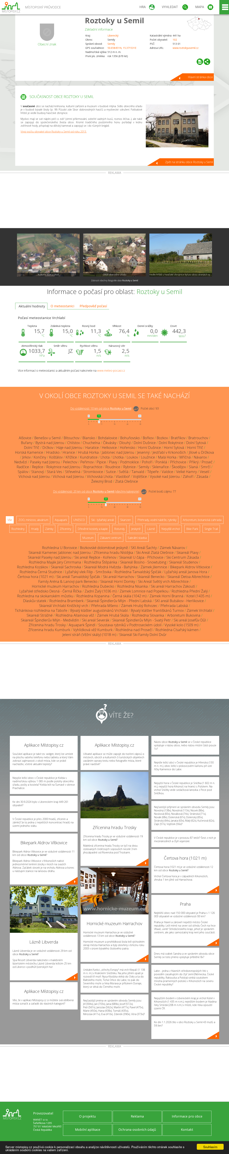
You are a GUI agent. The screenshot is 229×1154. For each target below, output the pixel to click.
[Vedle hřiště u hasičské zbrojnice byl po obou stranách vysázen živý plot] (180, 255)
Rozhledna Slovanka (148, 615)
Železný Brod (101, 481)
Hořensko (127, 447)
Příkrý (194, 462)
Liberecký (113, 35)
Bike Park (192, 529)
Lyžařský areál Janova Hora (185, 571)
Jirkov (26, 457)
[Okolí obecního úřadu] (114, 255)
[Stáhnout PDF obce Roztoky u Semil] (200, 61)
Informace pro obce (187, 1116)
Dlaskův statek (34, 600)
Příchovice (178, 462)
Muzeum (88, 538)
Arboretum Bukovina (183, 615)
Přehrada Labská (174, 605)
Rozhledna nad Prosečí (134, 629)
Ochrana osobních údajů (137, 1129)
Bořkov (148, 437)
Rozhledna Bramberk (66, 600)
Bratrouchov (198, 437)
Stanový (37, 471)
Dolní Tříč (31, 447)
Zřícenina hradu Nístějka (113, 552)
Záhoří (188, 476)
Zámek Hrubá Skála (113, 615)
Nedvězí (20, 462)
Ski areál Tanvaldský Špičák (78, 576)
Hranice (69, 452)
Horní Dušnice (149, 447)
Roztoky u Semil (114, 20)
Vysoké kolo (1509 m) (181, 625)
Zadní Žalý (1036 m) (101, 591)
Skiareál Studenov (183, 562)
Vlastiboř (123, 476)
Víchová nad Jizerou (34, 476)
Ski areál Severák (95, 620)
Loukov (132, 457)
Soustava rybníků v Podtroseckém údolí (130, 625)
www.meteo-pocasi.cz (111, 371)
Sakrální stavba (137, 538)
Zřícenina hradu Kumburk (49, 629)
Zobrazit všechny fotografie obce (114, 280)
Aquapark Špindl (82, 625)
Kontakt (187, 1129)
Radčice (23, 466)
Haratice (92, 447)
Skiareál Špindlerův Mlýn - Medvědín (50, 620)
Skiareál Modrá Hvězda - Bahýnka (111, 567)
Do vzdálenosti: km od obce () (96, 492)
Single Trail (211, 529)
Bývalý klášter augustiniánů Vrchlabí (99, 610)
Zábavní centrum (110, 538)
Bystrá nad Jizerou (49, 442)
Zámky (49, 529)
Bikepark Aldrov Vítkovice (190, 567)
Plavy (113, 462)
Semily (111, 43)
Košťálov (56, 457)
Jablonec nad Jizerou (118, 452)
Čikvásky (109, 442)
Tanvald (137, 471)
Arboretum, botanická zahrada (202, 520)
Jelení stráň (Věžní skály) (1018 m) (89, 634)
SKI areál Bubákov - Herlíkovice (179, 600)
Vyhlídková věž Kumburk (93, 629)
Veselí (204, 471)
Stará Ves (54, 471)
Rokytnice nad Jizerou (63, 466)
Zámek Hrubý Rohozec (139, 605)
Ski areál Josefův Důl (190, 620)
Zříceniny (65, 529)
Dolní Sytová (196, 442)
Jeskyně (136, 529)
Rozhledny (18, 529)
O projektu (87, 1116)
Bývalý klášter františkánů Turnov (157, 610)
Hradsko (53, 452)
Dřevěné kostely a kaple (93, 529)
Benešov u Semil (47, 437)
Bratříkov (178, 437)
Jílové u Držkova (201, 452)
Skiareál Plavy (187, 552)
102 (175, 39)
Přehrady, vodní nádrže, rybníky (156, 520)
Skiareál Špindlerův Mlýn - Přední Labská (119, 600)
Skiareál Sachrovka (66, 567)
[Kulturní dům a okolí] (48, 255)
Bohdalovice (107, 437)
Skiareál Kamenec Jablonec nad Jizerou (60, 552)
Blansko (88, 437)
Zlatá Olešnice (126, 481)
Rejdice (37, 466)
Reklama (137, 1116)
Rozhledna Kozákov (32, 567)
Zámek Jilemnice (154, 567)
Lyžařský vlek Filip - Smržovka (88, 571)
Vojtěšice (140, 476)
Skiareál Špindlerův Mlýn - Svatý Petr (141, 620)
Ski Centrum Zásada (182, 557)
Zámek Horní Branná (166, 596)
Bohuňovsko (130, 437)
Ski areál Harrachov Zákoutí (173, 586)
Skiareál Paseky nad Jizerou (49, 557)
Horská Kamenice (29, 452)
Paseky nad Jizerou (45, 462)
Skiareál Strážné (40, 615)
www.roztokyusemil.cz (185, 48)
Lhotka (118, 457)
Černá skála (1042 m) (130, 596)
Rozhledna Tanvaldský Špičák (137, 571)
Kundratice (89, 457)
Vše (10, 520)
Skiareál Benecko (150, 576)
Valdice (167, 471)
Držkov (47, 447)
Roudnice (112, 466)
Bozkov (162, 437)
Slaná (193, 466)
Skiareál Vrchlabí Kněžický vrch (63, 605)
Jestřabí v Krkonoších (169, 452)
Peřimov (87, 462)
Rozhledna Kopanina (92, 596)
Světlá (123, 471)
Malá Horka (167, 457)
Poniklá (161, 462)
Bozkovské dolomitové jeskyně (104, 547)
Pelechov (70, 462)
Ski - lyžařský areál (102, 520)
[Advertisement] (114, 201)
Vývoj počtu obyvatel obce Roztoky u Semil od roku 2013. (54, 131)
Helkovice (109, 447)
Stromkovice (93, 471)
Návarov (200, 457)
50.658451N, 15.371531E (122, 48)
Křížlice (71, 457)
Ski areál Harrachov (118, 576)
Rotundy (119, 529)
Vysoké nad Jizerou (165, 476)
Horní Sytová (174, 447)
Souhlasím (210, 1147)
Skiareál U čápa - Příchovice (141, 557)
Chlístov (73, 442)
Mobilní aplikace (87, 1129)
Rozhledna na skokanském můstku (45, 596)
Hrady (35, 529)
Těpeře (153, 471)
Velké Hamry (186, 471)
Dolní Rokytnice (171, 442)
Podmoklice (129, 462)
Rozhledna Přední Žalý (190, 591)
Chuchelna (91, 442)
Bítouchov (71, 437)
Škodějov (179, 466)
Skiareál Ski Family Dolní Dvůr (143, 634)
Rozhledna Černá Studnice (41, 571)
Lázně (151, 529)
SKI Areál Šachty (144, 547)
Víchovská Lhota (100, 476)
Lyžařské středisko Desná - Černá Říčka (50, 591)
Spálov (23, 471)
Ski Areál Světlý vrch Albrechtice (163, 581)
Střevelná (72, 471)
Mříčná (185, 457)
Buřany (26, 442)
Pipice (101, 462)
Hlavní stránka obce (200, 77)
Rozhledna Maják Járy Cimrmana (55, 562)
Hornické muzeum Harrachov (55, 586)
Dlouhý (125, 442)
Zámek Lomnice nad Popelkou (144, 591)
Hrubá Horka (88, 452)
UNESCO (79, 520)
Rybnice (129, 466)
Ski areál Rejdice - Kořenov (95, 557)
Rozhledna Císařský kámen (177, 629)
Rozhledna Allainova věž (75, 615)
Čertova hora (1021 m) (35, 576)
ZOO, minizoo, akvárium (33, 520)
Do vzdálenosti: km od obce (100, 409)
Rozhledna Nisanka (132, 586)
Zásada (202, 476)
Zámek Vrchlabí (199, 610)
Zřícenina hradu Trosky (47, 625)
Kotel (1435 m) (198, 596)
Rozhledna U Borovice (59, 547)
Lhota (105, 457)
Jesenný (143, 452)
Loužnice (148, 457)
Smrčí (205, 466)
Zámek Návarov (172, 547)
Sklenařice (160, 466)
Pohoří (147, 462)
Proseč (207, 462)
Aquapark (61, 520)
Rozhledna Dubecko (98, 586)
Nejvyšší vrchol (170, 529)
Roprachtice (92, 466)
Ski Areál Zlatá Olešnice (155, 552)
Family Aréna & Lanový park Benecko (67, 581)
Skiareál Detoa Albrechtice (188, 576)
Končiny (40, 457)
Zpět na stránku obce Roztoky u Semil (189, 162)
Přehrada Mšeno (104, 605)
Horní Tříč (195, 447)
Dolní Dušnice (145, 442)
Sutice (111, 471)
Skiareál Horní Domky (117, 581)
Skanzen (125, 520)
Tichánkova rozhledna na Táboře (41, 610)
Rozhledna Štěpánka (100, 562)
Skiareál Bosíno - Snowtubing (143, 562)
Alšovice (25, 437)
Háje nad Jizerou (69, 447)
